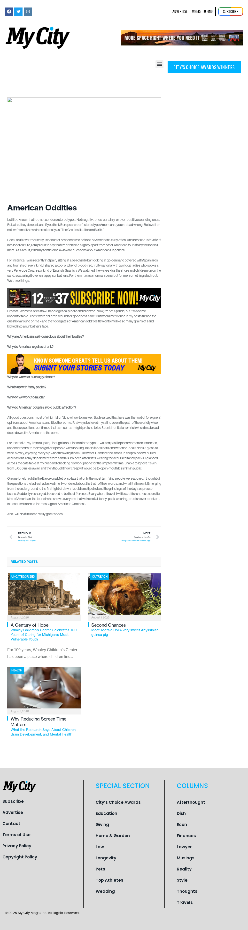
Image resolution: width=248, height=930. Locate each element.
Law (100, 847)
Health (16, 670)
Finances (186, 836)
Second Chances (124, 629)
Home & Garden (113, 836)
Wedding (105, 891)
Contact (11, 823)
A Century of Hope (44, 631)
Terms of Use (16, 835)
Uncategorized (23, 576)
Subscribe (13, 801)
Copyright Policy (19, 857)
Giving (102, 824)
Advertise (12, 812)
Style (182, 880)
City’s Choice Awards (118, 802)
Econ (182, 824)
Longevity (106, 858)
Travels (185, 902)
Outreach (100, 576)
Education (106, 813)
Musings (185, 858)
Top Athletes (109, 880)
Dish (181, 813)
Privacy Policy (16, 846)
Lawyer (184, 847)
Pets (100, 869)
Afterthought (191, 802)
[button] (159, 64)
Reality (184, 869)
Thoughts (187, 891)
